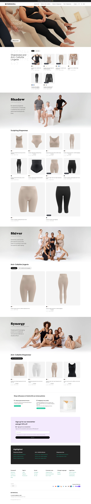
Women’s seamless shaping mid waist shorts (19, 219)
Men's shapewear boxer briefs (62, 454)
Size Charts (13, 475)
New (33, 50)
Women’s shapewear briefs (18, 458)
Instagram (36, 472)
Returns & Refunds (50, 474)
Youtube (36, 474)
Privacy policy (72, 474)
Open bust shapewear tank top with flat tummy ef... (18, 153)
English (58, 472)
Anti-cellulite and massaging (24, 268)
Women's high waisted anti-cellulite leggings (72, 152)
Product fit (13, 474)
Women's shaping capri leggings (52, 219)
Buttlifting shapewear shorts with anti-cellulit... (35, 382)
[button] (46, 4)
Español (59, 474)
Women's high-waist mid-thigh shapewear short (54, 178)
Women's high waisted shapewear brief (35, 177)
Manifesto (13, 472)
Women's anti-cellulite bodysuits (41, 454)
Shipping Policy (49, 472)
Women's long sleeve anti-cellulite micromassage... (48, 87)
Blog (12, 477)
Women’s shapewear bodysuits (19, 454)
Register (24, 474)
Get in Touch (48, 475)
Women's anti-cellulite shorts (40, 458)
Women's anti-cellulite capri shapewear (61, 68)
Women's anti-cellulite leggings (41, 456)
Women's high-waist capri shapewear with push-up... (53, 382)
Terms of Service (72, 472)
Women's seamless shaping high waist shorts (72, 177)
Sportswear (36, 4)
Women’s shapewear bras (18, 456)
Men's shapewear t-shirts (61, 456)
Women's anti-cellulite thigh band (73, 68)
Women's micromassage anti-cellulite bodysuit (49, 68)
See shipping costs (40, 408)
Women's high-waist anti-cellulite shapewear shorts (20, 308)
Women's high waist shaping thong (34, 152)
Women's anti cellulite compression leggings (35, 87)
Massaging (14, 268)
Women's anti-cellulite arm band (36, 68)
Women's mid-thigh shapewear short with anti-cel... (18, 382)
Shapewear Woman (17, 452)
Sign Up (32, 437)
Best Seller (37, 50)
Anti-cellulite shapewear (17, 358)
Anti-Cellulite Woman (40, 452)
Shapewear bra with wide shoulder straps (53, 152)
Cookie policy (72, 475)
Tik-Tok (35, 475)
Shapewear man (60, 452)
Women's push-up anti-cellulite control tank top (72, 382)
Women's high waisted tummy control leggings (17, 178)
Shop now (15, 40)
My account (24, 475)
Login (23, 472)
